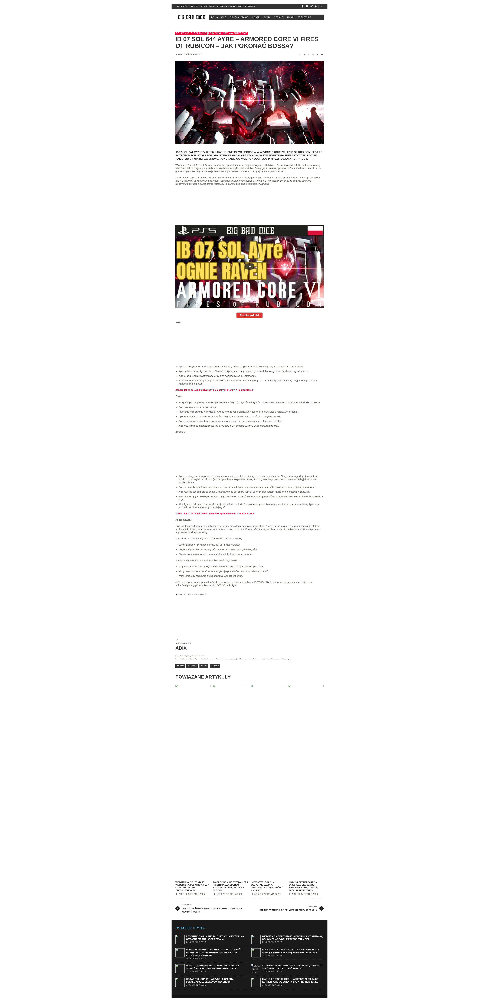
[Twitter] (311, 6)
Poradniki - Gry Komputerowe (227, 33)
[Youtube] (316, 6)
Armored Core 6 (183, 595)
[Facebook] (302, 6)
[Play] (249, 266)
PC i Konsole (184, 33)
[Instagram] (307, 6)
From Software (195, 595)
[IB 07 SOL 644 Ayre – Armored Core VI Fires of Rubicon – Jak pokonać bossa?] (249, 102)
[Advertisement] (249, 207)
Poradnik (203, 595)
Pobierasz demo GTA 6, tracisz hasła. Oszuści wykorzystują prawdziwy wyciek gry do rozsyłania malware (214, 952)
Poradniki (200, 33)
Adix (180, 54)
